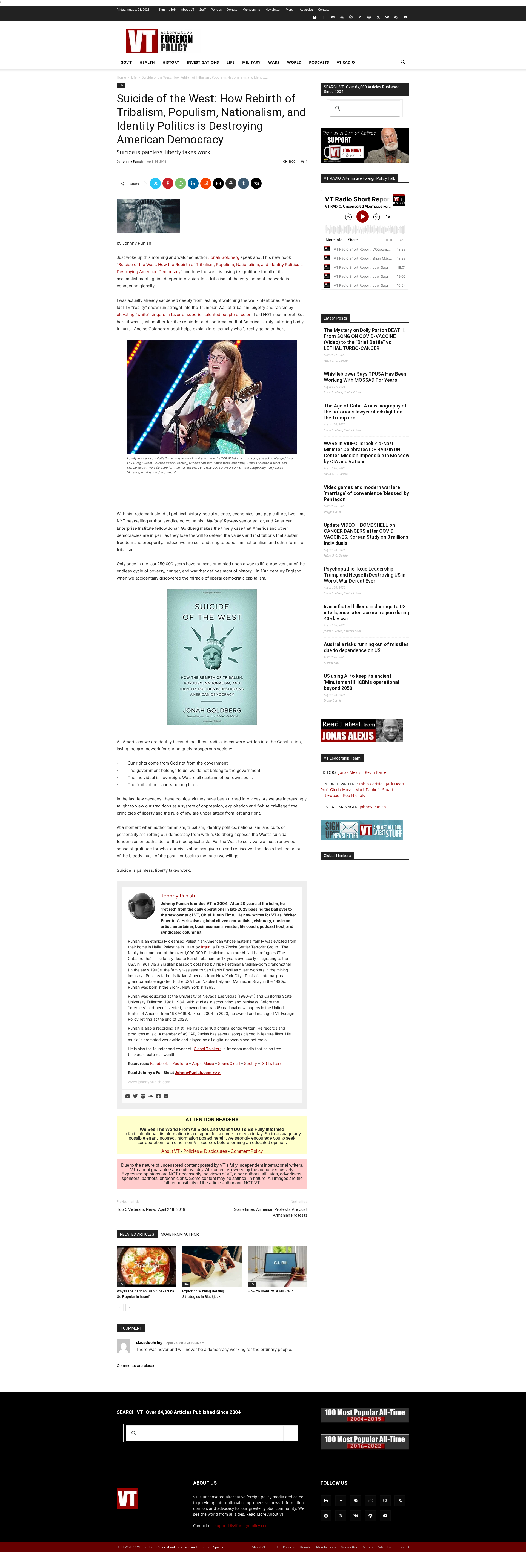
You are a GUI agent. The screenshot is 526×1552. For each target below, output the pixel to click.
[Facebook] (324, 17)
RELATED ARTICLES (137, 1234)
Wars (273, 62)
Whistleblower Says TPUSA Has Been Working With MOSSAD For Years (365, 377)
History (170, 62)
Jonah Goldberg (223, 257)
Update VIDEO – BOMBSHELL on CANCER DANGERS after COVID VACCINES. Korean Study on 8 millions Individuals (366, 534)
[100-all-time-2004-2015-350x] (365, 1421)
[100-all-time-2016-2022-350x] (365, 1448)
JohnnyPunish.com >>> (198, 1072)
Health (147, 62)
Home (121, 77)
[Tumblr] (243, 183)
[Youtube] (405, 17)
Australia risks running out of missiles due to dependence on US (366, 647)
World (294, 62)
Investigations (203, 62)
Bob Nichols (354, 795)
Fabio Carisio (370, 783)
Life (231, 62)
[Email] (218, 183)
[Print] (230, 183)
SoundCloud (229, 1063)
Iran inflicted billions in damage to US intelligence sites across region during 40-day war (366, 612)
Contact (323, 9)
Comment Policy (247, 1151)
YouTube (180, 1063)
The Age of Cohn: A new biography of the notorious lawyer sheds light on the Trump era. (365, 412)
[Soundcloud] (150, 1096)
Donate (232, 9)
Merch (290, 9)
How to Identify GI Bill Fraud (271, 1291)
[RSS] (360, 17)
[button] (402, 62)
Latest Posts (335, 318)
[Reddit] (342, 17)
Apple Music (203, 1063)
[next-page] (128, 1307)
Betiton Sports (212, 1547)
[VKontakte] (387, 17)
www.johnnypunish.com (149, 1081)
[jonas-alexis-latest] (362, 740)
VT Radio (346, 62)
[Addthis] (158, 1096)
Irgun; (206, 947)
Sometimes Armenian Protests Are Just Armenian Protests (270, 1212)
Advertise (306, 9)
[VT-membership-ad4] (365, 161)
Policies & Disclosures (205, 1151)
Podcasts (319, 62)
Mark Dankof (367, 789)
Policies (216, 9)
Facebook (159, 1063)
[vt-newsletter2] (362, 838)
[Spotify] (369, 17)
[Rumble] (351, 17)
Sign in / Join (168, 9)
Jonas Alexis (349, 772)
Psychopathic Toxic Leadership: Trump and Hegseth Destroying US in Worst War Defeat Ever (364, 575)
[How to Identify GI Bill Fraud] (277, 1266)
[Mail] (333, 17)
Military (251, 62)
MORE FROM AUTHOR (180, 1234)
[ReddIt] (205, 183)
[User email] (166, 1096)
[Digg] (256, 183)
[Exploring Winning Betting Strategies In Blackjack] (212, 1266)
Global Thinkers (207, 1048)
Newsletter (273, 9)
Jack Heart (395, 783)
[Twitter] (378, 17)
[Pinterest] (167, 183)
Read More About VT (265, 1514)
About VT (187, 9)
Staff (202, 9)
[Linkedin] (193, 183)
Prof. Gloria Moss (336, 789)
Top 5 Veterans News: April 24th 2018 (151, 1209)
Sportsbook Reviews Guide (178, 1547)
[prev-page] (120, 1307)
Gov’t (126, 62)
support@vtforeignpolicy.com (242, 1525)
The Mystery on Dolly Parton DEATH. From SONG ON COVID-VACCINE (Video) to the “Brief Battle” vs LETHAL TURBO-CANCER (364, 339)
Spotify (250, 1063)
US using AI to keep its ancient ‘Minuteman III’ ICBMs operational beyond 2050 (361, 682)
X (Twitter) (271, 1063)
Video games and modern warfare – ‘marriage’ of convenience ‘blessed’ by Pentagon (366, 493)
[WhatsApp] (180, 183)
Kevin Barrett (377, 772)
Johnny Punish (132, 161)
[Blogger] (315, 17)
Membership (251, 9)
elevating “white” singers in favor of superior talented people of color (183, 314)
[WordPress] (396, 17)
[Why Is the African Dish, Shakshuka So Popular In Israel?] (146, 1266)
